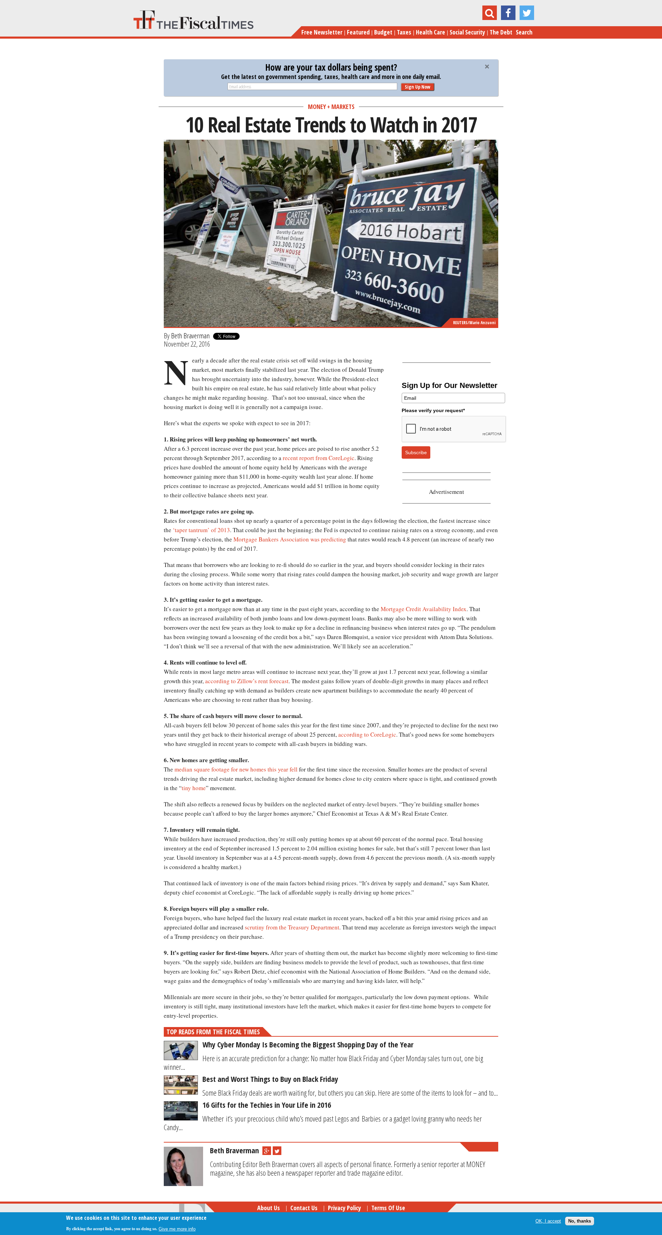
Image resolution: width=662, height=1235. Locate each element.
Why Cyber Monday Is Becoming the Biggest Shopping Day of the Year (307, 1044)
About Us (268, 1208)
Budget (383, 32)
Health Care (430, 32)
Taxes (404, 32)
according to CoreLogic (367, 734)
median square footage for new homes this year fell (236, 769)
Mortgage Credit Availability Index (424, 609)
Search (524, 32)
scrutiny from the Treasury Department (292, 927)
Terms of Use (388, 1208)
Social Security (467, 32)
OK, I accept (548, 1221)
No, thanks (579, 1221)
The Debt (501, 32)
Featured (358, 32)
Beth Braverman (190, 335)
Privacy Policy (344, 1208)
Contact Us (304, 1208)
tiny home (194, 788)
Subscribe (416, 452)
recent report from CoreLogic (318, 458)
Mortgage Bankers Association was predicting (289, 539)
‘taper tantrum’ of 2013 (201, 530)
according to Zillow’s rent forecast (247, 681)
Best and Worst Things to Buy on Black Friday (270, 1079)
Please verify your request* (433, 410)
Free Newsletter (321, 32)
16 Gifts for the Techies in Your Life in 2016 (266, 1104)
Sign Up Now (417, 86)
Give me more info (177, 1228)
